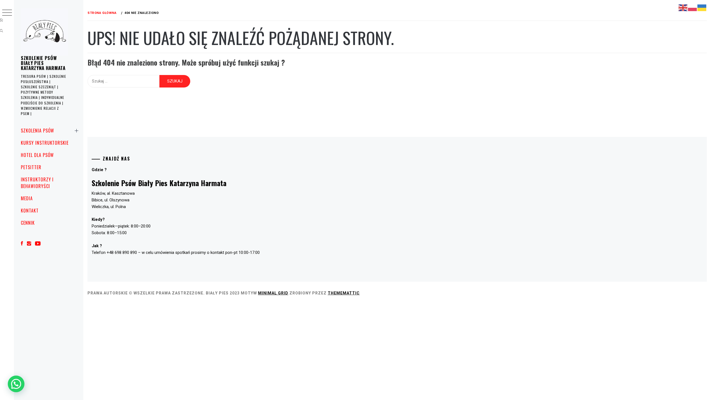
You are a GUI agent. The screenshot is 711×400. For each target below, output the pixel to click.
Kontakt (30, 210)
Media (27, 198)
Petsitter (31, 167)
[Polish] (692, 7)
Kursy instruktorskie (45, 142)
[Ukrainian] (702, 7)
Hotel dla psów (37, 155)
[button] (16, 384)
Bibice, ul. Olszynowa (110, 200)
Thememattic (344, 293)
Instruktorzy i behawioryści (37, 182)
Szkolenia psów (37, 130)
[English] (683, 7)
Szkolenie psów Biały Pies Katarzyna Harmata (43, 62)
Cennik (28, 222)
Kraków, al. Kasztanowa (113, 193)
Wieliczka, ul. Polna (109, 206)
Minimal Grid (273, 293)
